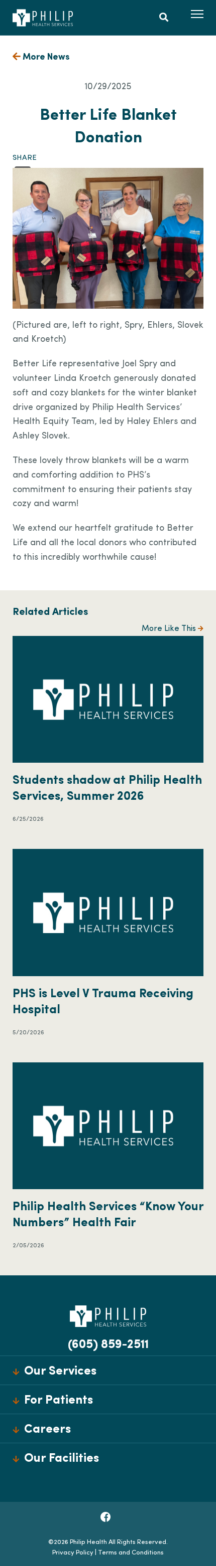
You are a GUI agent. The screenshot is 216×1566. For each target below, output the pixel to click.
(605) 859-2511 (108, 1345)
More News (45, 57)
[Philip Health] (43, 17)
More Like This (170, 629)
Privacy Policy (72, 1552)
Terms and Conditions (131, 1552)
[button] (197, 14)
